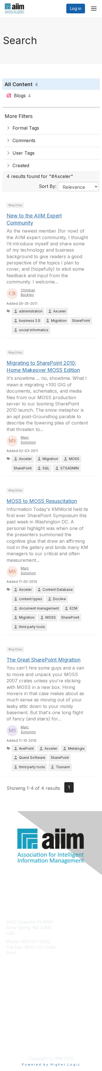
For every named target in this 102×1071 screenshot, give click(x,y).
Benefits (14, 995)
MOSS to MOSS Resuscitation (42, 501)
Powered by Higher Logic (51, 1064)
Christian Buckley (28, 292)
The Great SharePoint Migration (43, 660)
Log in (75, 8)
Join (10, 990)
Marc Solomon (28, 439)
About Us (15, 1038)
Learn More (17, 1001)
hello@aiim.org (31, 952)
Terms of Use (19, 1044)
